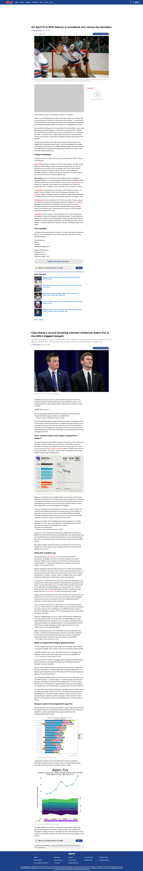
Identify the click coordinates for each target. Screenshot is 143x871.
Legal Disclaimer (104, 860)
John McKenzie (75, 182)
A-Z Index (57, 863)
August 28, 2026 (59, 418)
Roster (41, 2)
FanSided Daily (103, 857)
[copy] (43, 34)
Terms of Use (72, 860)
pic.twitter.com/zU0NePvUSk (60, 416)
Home (36, 319)
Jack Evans (37, 214)
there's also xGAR (51, 591)
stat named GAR (53, 557)
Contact (70, 857)
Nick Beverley (38, 200)
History (41, 319)
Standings (35, 2)
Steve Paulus (37, 30)
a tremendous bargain (56, 448)
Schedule (28, 2)
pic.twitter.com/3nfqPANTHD (71, 654)
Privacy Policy (58, 860)
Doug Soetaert (38, 190)
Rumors (22, 2)
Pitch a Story (38, 860)
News (16, 2)
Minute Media (26, 866)
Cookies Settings (73, 863)
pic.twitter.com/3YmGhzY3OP (43, 527)
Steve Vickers (38, 164)
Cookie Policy (88, 860)
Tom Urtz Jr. (37, 344)
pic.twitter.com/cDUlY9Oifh (68, 637)
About (36, 857)
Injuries (46, 2)
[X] (133, 2)
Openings (57, 857)
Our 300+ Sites (88, 857)
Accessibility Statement (41, 863)
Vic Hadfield (79, 202)
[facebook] (130, 2)
